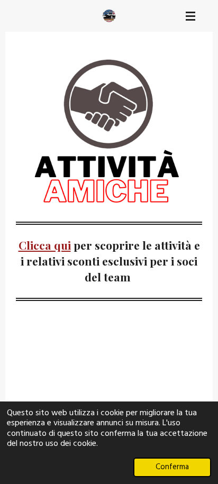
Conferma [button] (172, 467)
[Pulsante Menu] (190, 15)
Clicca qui (45, 245)
